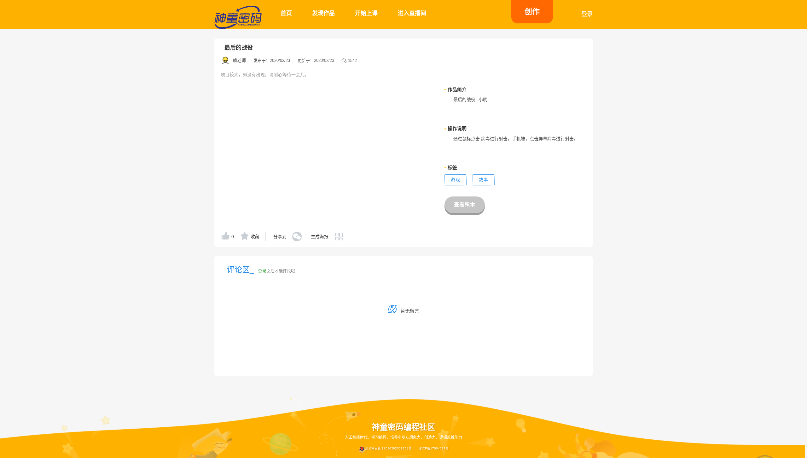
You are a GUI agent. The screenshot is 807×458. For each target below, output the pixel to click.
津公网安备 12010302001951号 (388, 448)
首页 (286, 13)
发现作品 (323, 13)
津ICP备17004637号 (434, 448)
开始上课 (366, 13)
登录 (587, 14)
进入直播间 (412, 13)
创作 (532, 11)
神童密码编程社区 (403, 427)
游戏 (455, 179)
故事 (483, 179)
